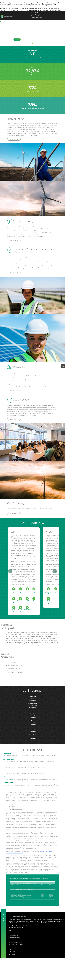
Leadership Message (36, 12)
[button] (55, 571)
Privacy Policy (12, 949)
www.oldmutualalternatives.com (14, 853)
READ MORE (13, 139)
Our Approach (12, 933)
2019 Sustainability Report (15, 942)
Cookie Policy (12, 951)
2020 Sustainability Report (16, 944)
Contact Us (36, 18)
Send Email (33, 700)
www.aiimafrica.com (46, 851)
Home (10, 930)
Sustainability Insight (36, 15)
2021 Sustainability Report (15, 947)
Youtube (12, 954)
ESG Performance (36, 14)
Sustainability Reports (36, 17)
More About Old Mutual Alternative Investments (22, 926)
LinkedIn (12, 956)
